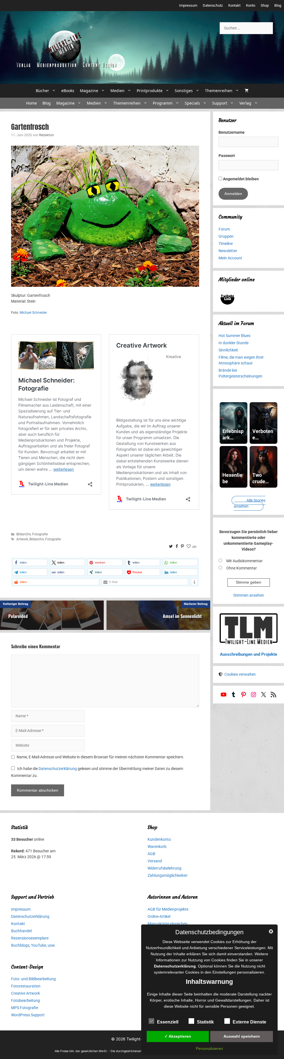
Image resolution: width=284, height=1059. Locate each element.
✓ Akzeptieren (177, 1036)
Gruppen (226, 236)
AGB (151, 854)
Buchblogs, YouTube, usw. (33, 945)
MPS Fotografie (24, 1007)
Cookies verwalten (240, 674)
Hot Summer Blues (234, 335)
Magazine (89, 90)
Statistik (205, 1022)
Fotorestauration (25, 986)
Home (31, 103)
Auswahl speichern (242, 1036)
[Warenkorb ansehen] (246, 91)
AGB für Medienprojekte (168, 909)
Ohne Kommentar (241, 568)
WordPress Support (28, 1015)
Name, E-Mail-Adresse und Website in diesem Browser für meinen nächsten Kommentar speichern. (100, 757)
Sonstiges (184, 90)
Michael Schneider (33, 313)
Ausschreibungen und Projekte (248, 654)
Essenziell (167, 1022)
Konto (250, 5)
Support (219, 103)
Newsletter (228, 251)
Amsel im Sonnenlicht (182, 616)
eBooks (67, 90)
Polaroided (18, 616)
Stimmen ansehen (248, 595)
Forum (224, 229)
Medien (117, 90)
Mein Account (230, 258)
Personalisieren (209, 1048)
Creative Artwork (25, 993)
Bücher (42, 90)
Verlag (245, 103)
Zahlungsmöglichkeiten (167, 875)
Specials (192, 103)
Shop (265, 5)
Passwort (227, 155)
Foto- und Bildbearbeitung (33, 979)
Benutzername (232, 132)
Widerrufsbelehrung (164, 868)
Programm (163, 103)
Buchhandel (21, 931)
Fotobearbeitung (25, 1000)
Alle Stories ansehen (249, 503)
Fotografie (40, 534)
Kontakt (234, 5)
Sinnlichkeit (228, 350)
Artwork (22, 539)
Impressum (188, 5)
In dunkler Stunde (233, 343)
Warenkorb (157, 846)
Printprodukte (150, 90)
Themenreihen (218, 90)
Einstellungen (224, 972)
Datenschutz (213, 5)
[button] (29, 562)
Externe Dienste (249, 1022)
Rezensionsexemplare (30, 938)
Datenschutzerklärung (58, 768)
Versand (155, 861)
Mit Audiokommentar (244, 561)
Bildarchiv (23, 534)
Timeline (226, 243)
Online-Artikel (159, 916)
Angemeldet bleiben (240, 179)
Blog (277, 5)
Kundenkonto (159, 839)
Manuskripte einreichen (167, 923)
